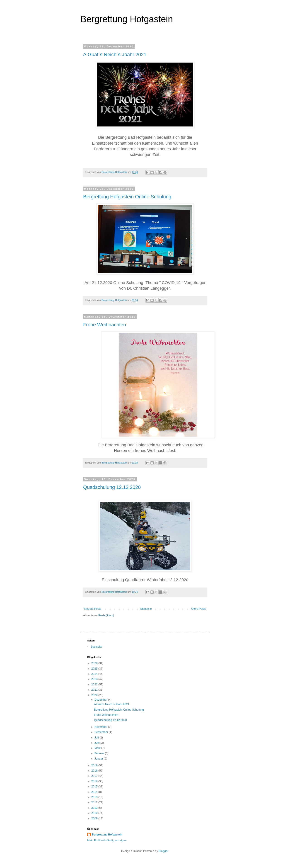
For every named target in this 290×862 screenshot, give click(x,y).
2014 (94, 792)
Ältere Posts (198, 608)
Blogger (163, 851)
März (97, 748)
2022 (94, 684)
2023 (94, 679)
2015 (94, 786)
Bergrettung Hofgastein (126, 19)
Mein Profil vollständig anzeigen (107, 840)
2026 (94, 663)
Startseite (146, 608)
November (101, 726)
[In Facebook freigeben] (160, 172)
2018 (94, 770)
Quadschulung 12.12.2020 (112, 487)
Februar (99, 753)
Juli (96, 737)
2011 (94, 807)
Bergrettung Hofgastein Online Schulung (127, 196)
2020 (94, 695)
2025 (94, 668)
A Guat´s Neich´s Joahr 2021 (114, 54)
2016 (94, 781)
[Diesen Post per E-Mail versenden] (147, 172)
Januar (99, 758)
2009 (94, 818)
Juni (97, 742)
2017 (94, 775)
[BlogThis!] (152, 172)
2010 (94, 813)
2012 (94, 802)
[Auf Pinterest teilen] (165, 172)
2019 (94, 765)
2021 (94, 689)
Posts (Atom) (106, 615)
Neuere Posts (92, 608)
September (101, 732)
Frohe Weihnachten (104, 325)
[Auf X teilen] (156, 172)
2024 (94, 673)
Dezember (101, 699)
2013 (94, 797)
